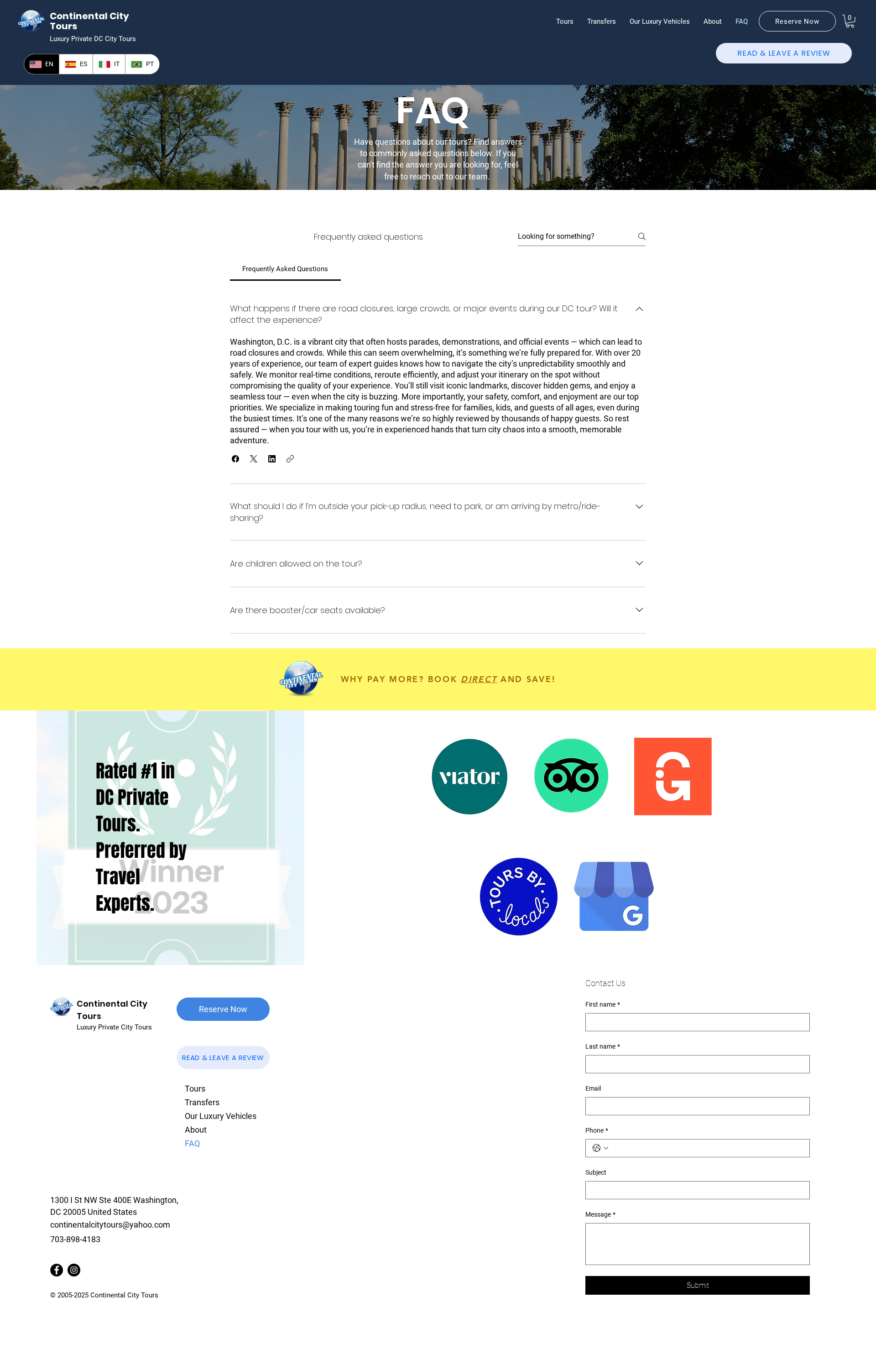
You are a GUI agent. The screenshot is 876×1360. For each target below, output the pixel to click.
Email (593, 1088)
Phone (596, 1130)
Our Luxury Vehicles (220, 1116)
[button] (564, 21)
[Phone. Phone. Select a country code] (600, 1148)
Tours (195, 1088)
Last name (602, 1046)
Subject (595, 1172)
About (196, 1129)
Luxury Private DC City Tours (93, 39)
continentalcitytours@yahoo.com (110, 1224)
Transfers (202, 1102)
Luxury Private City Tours (114, 1027)
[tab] (285, 269)
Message (600, 1214)
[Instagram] (74, 1270)
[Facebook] (56, 1270)
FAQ (192, 1143)
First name (602, 1004)
